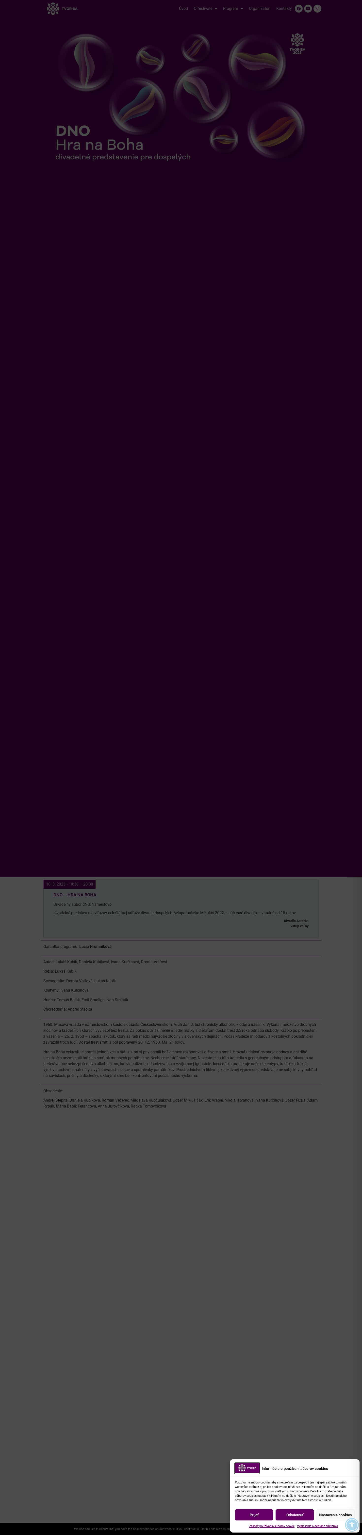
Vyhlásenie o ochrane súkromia (317, 1526)
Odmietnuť (294, 1515)
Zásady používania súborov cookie (272, 1526)
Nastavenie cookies (335, 1515)
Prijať (254, 1515)
